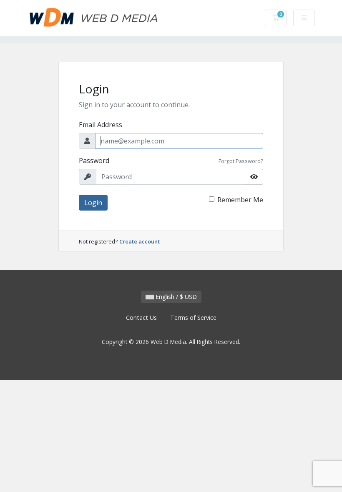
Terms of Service (193, 317)
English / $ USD (175, 297)
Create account (139, 241)
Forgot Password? (241, 161)
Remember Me (240, 199)
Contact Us (141, 317)
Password (94, 160)
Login (93, 202)
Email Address (100, 124)
